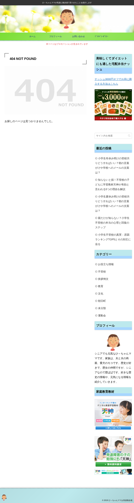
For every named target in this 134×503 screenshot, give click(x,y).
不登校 (102, 271)
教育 (100, 286)
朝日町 (102, 300)
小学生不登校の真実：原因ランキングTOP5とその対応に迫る (113, 239)
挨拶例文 (103, 278)
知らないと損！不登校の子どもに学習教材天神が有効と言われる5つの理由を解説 (112, 184)
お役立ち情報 (106, 264)
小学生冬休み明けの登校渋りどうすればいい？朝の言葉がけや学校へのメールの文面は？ (112, 165)
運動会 (102, 315)
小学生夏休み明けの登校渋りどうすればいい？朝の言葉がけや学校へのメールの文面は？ (112, 203)
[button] (129, 135)
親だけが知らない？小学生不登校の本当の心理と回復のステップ (112, 223)
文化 (100, 293)
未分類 (102, 308)
